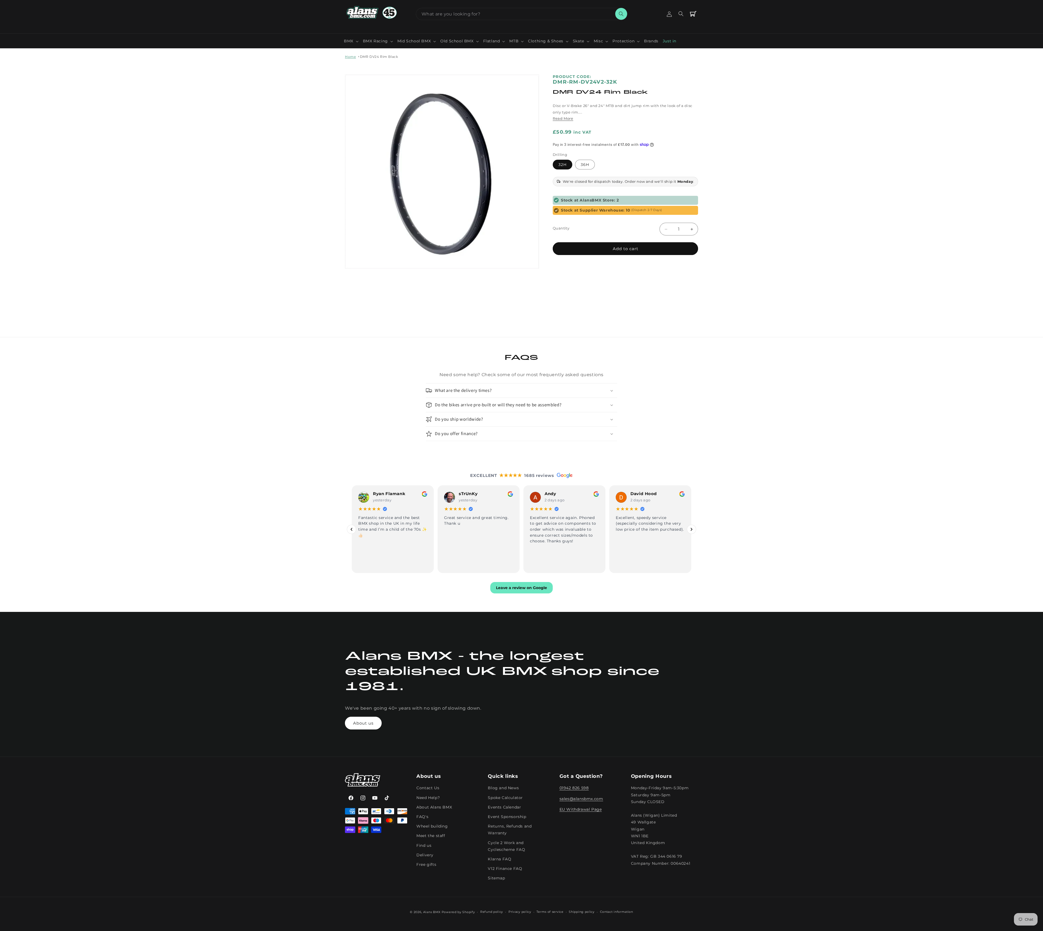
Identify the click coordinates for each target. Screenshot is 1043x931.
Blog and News (503, 788)
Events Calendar (504, 807)
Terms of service (549, 912)
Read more (627, 540)
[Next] (691, 529)
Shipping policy (582, 912)
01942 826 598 (574, 788)
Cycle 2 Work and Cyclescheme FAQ (506, 846)
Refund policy (491, 912)
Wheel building (432, 826)
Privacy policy (519, 912)
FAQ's (422, 816)
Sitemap (496, 878)
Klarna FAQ (499, 859)
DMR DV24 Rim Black (379, 57)
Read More (563, 118)
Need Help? (428, 797)
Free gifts (426, 864)
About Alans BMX (434, 807)
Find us (423, 845)
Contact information (616, 912)
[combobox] (521, 14)
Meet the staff (430, 835)
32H (562, 164)
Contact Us (427, 788)
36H (585, 164)
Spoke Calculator (505, 797)
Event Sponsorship (507, 816)
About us (363, 723)
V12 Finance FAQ (505, 868)
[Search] (621, 14)
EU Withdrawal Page (581, 809)
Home (350, 57)
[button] (351, 41)
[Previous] (351, 529)
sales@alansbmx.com (581, 798)
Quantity (561, 228)
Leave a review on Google (521, 587)
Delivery (424, 855)
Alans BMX (432, 912)
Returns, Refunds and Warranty (510, 829)
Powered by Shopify (458, 912)
